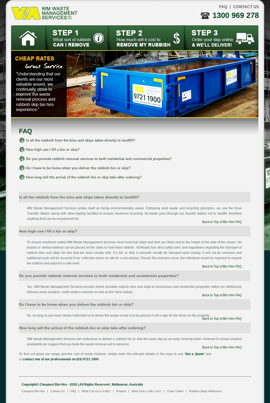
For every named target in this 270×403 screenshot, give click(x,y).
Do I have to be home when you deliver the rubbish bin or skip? (78, 168)
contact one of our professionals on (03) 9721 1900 (61, 359)
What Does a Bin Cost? (146, 37)
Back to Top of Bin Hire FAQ (222, 222)
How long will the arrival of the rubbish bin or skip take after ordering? (84, 177)
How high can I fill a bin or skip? (53, 150)
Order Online (175, 391)
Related (121, 391)
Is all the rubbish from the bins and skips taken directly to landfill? (80, 140)
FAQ (223, 6)
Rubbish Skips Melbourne (205, 391)
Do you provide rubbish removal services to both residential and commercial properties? (99, 159)
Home (28, 37)
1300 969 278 (236, 15)
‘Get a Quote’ (195, 354)
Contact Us (246, 6)
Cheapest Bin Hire (33, 391)
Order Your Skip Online (221, 37)
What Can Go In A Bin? (77, 37)
